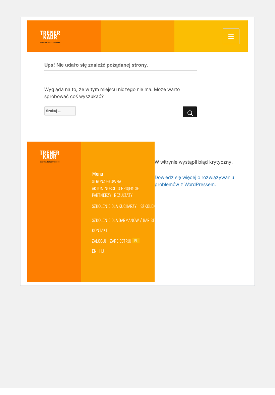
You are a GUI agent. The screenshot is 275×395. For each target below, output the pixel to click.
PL (136, 240)
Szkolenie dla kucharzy (114, 206)
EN (94, 251)
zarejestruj (120, 241)
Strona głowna (106, 181)
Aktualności (103, 188)
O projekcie (128, 188)
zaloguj (99, 241)
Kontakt (100, 230)
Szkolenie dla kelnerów (163, 206)
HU (101, 251)
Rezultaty (123, 195)
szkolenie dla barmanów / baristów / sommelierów (141, 220)
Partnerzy (101, 195)
